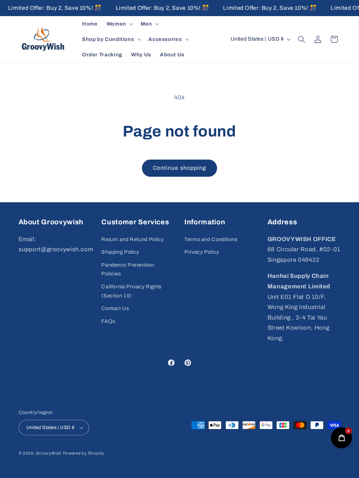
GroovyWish (48, 453)
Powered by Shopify (83, 453)
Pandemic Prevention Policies (127, 269)
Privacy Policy (201, 252)
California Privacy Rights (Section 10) (131, 291)
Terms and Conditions (211, 239)
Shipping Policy (120, 252)
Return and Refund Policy (132, 239)
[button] (119, 23)
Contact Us (115, 308)
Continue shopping (179, 168)
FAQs (108, 321)
